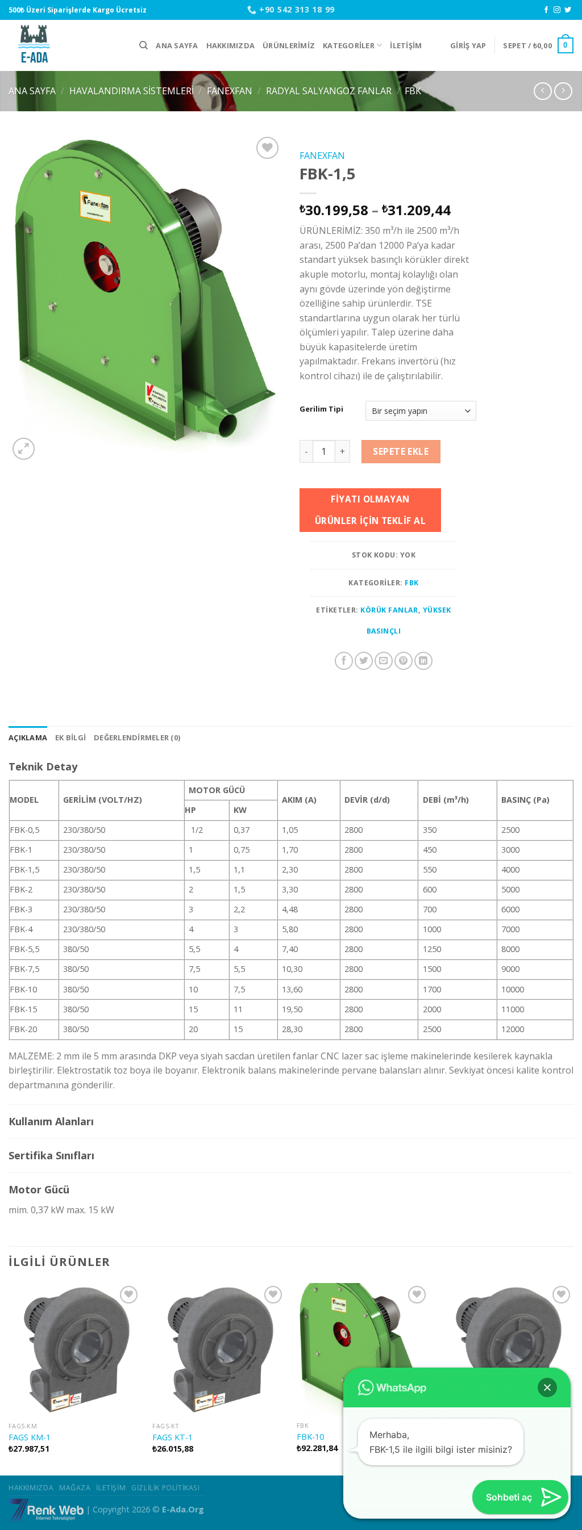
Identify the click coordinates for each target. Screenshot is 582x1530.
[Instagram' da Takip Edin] (557, 10)
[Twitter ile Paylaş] (364, 661)
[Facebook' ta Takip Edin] (546, 10)
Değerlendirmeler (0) (137, 737)
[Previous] (9, 1378)
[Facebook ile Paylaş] (344, 661)
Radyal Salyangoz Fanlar (329, 91)
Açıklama (28, 737)
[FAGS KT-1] (218, 1349)
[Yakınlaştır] (24, 449)
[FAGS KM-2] (506, 1349)
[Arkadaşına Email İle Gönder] (384, 661)
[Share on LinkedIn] (423, 661)
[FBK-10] (363, 1349)
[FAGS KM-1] (75, 1349)
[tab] (28, 737)
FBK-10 (310, 1437)
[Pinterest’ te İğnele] (403, 661)
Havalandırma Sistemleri (131, 91)
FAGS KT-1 (172, 1437)
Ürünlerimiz (289, 45)
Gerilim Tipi (321, 409)
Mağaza (75, 1488)
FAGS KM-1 (30, 1437)
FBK (413, 91)
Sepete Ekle (401, 451)
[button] (547, 1387)
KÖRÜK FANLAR (389, 610)
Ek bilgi (70, 737)
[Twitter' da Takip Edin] (567, 10)
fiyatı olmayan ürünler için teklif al (370, 509)
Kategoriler (349, 45)
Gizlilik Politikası (165, 1488)
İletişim (406, 45)
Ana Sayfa (177, 45)
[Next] (572, 1378)
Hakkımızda (230, 45)
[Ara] (143, 45)
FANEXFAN (229, 91)
